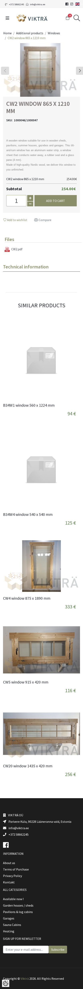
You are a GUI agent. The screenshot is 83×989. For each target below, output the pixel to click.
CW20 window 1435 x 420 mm (27, 766)
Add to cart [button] (55, 201)
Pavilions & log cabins (18, 912)
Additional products (29, 33)
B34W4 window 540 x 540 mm (28, 514)
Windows (54, 33)
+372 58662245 (16, 4)
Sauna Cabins (12, 925)
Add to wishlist (16, 220)
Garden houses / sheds (18, 905)
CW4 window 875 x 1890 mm (26, 598)
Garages (8, 918)
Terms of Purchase (16, 869)
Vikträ (25, 979)
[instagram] (71, 4)
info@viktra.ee (37, 4)
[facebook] (66, 4)
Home (7, 33)
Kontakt (9, 882)
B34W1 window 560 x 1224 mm (29, 405)
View (73, 409)
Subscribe (57, 949)
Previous (5, 71)
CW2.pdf (17, 249)
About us (9, 863)
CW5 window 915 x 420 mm (25, 682)
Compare (44, 220)
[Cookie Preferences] (5, 983)
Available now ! (13, 899)
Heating (8, 931)
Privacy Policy (12, 876)
